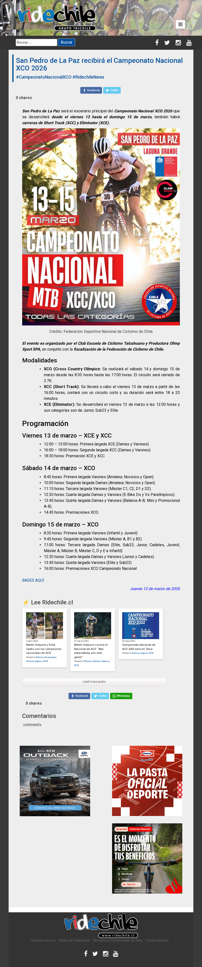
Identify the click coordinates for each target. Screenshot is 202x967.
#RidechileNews (88, 77)
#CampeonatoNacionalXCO (43, 77)
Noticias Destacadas (46, 657)
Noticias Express (34, 661)
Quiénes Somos (43, 940)
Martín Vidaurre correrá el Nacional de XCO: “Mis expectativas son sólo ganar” (91, 651)
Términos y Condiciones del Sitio (118, 940)
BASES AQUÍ (33, 580)
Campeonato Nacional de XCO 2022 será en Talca (138, 647)
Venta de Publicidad (74, 940)
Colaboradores (157, 940)
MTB (45, 661)
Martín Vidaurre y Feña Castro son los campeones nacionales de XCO (43, 649)
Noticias (88, 661)
